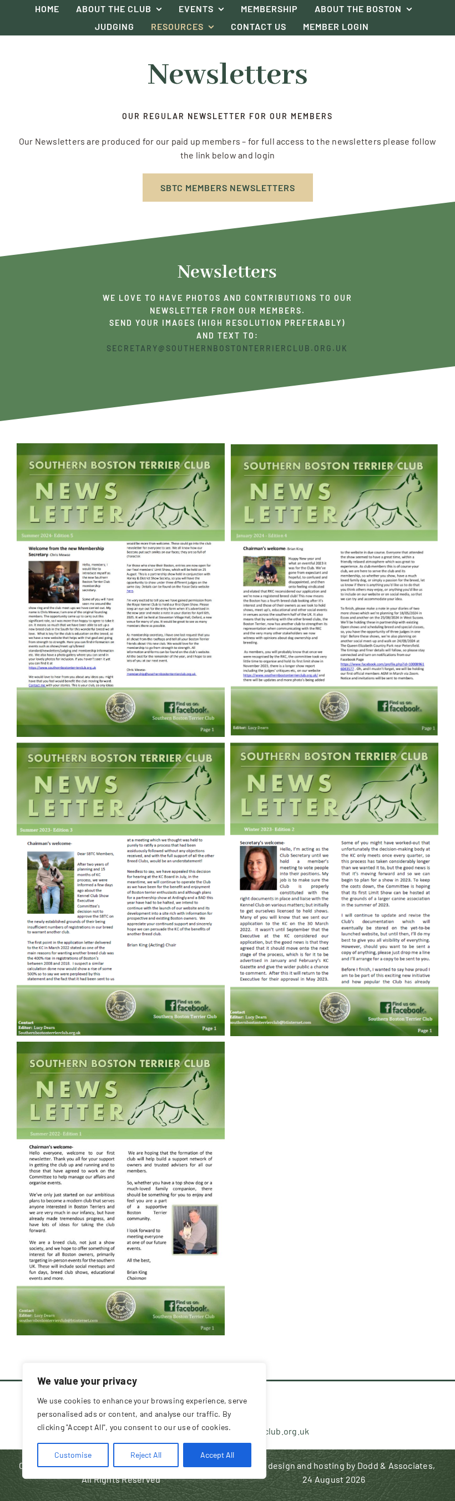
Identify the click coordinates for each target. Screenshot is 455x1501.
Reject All (145, 1454)
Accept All (217, 1454)
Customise (73, 1454)
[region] (144, 1420)
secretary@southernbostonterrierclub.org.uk (227, 348)
